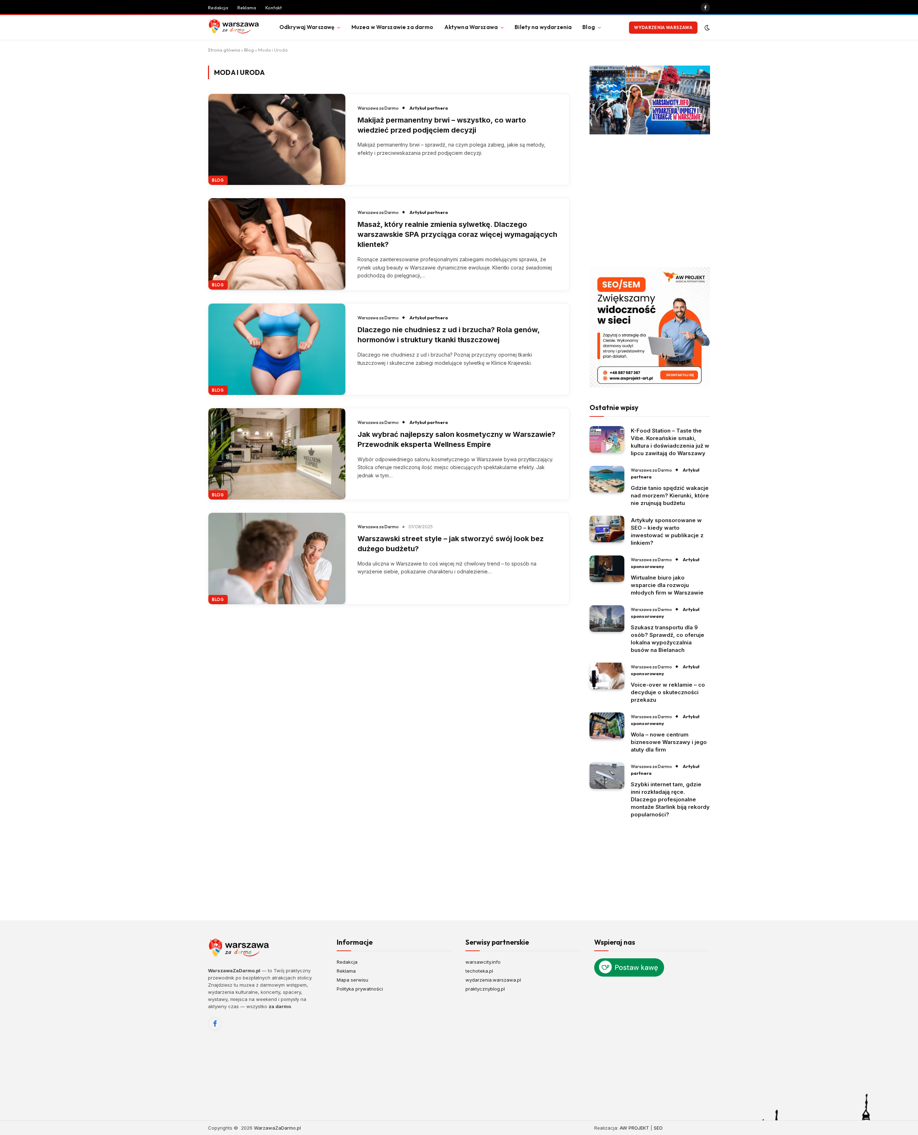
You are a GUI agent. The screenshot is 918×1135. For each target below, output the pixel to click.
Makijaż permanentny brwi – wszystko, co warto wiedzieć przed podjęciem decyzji (442, 125)
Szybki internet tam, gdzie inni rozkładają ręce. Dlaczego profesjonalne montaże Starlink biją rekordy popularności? (670, 799)
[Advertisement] (650, 201)
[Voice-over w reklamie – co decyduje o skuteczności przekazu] (607, 676)
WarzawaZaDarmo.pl (277, 1128)
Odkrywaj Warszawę (307, 27)
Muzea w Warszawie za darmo (392, 27)
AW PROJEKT (634, 1128)
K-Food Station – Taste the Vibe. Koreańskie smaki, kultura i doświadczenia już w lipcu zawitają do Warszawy (670, 442)
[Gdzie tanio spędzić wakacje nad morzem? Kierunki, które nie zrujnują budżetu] (607, 479)
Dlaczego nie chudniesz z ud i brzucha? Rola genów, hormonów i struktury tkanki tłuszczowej (449, 334)
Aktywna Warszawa (471, 27)
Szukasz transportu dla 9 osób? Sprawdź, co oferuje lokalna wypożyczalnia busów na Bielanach (667, 638)
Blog (588, 27)
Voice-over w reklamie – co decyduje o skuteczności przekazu (668, 692)
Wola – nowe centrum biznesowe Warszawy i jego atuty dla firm (669, 742)
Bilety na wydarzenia (543, 27)
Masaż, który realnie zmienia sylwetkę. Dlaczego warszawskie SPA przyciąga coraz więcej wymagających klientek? (457, 234)
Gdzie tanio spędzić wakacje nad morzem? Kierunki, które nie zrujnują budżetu (670, 495)
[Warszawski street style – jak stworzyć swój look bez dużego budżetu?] (276, 558)
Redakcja (218, 7)
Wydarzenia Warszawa (663, 27)
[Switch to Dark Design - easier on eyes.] (706, 27)
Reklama (246, 7)
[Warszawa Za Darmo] (234, 27)
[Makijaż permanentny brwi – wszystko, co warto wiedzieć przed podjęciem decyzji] (276, 139)
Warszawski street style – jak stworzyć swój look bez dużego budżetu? (451, 543)
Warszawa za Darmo (378, 108)
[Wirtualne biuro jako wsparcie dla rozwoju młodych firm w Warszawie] (607, 568)
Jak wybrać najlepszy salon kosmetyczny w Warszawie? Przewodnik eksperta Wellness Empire (456, 439)
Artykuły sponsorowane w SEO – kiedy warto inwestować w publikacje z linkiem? (667, 531)
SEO (658, 1128)
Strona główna (224, 50)
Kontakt (273, 7)
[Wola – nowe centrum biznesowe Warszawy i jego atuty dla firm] (607, 725)
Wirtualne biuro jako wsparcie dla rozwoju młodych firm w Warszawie (667, 585)
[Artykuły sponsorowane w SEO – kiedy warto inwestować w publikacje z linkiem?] (607, 529)
